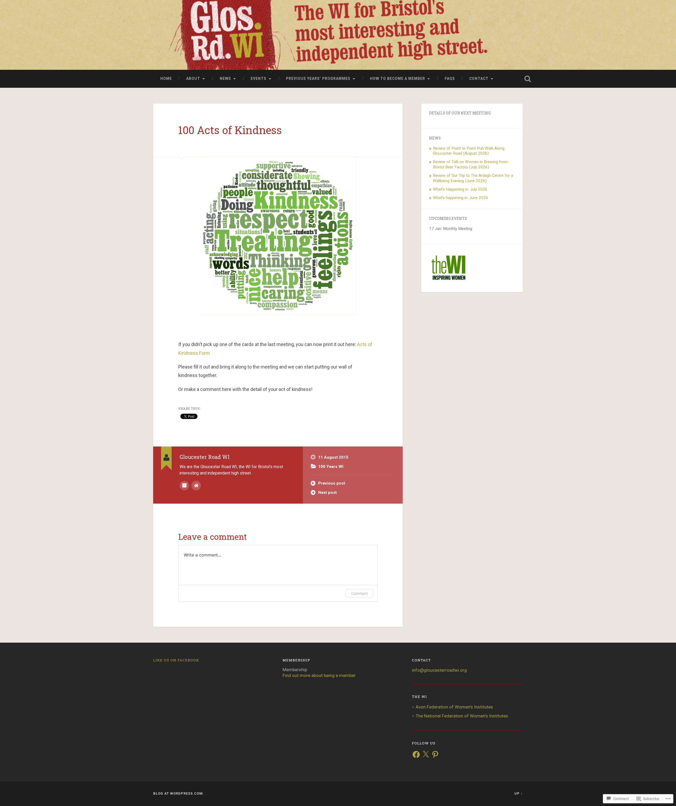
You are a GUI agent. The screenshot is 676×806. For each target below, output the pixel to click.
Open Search (522, 79)
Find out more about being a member (319, 675)
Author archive (184, 485)
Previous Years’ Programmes (318, 78)
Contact (479, 78)
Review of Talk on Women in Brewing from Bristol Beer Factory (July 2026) (470, 164)
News (225, 78)
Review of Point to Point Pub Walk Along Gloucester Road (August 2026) (468, 151)
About (193, 78)
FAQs (450, 78)
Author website (196, 485)
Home (166, 78)
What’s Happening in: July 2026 (460, 189)
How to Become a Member (397, 78)
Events (258, 78)
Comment (359, 593)
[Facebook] (416, 754)
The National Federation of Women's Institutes (462, 716)
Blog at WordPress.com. (178, 793)
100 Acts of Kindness (230, 130)
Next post (327, 492)
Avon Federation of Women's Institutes (454, 707)
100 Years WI (330, 466)
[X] (425, 754)
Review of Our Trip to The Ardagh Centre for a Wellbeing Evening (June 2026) (473, 178)
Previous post (331, 483)
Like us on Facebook (176, 660)
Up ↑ (518, 793)
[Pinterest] (435, 754)
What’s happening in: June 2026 (460, 197)
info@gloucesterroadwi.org (439, 670)
